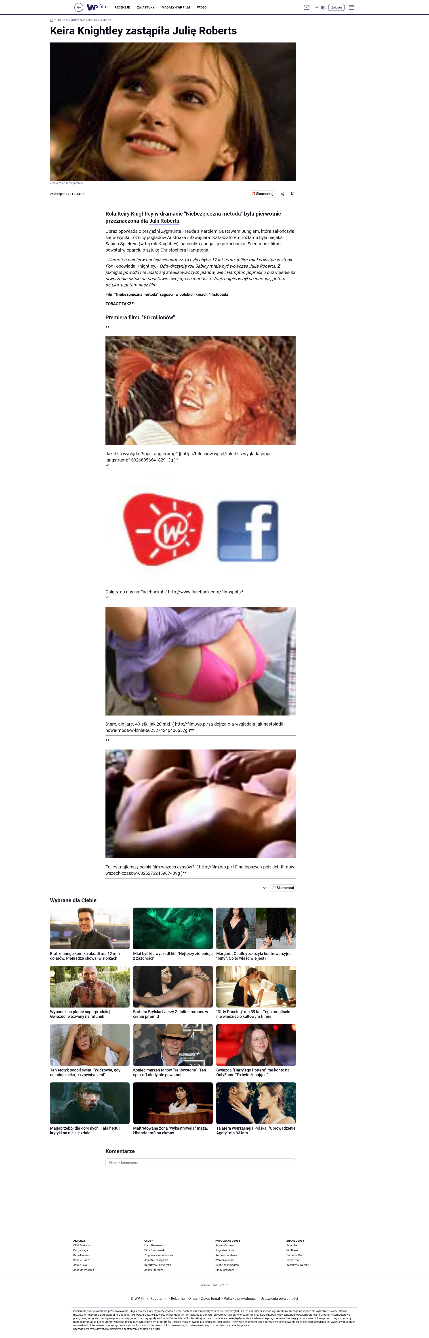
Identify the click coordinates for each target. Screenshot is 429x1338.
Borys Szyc (292, 1260)
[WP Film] (101, 7)
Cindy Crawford (224, 1270)
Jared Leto (292, 1245)
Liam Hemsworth (154, 1245)
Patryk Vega (80, 1250)
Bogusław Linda (225, 1250)
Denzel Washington (227, 1265)
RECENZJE (122, 7)
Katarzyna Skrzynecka (157, 1265)
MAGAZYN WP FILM (176, 7)
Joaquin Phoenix (83, 1270)
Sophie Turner (81, 1260)
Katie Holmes (81, 1255)
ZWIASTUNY (146, 7)
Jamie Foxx (80, 1265)
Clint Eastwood (82, 1245)
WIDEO (202, 7)
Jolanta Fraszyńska (156, 1260)
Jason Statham (153, 1270)
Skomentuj (264, 194)
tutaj (157, 1329)
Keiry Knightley (135, 214)
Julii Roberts (164, 221)
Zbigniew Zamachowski (158, 1255)
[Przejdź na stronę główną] (78, 10)
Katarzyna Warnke (297, 1265)
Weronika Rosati (225, 1260)
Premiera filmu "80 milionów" (140, 317)
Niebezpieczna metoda (213, 214)
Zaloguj (336, 7)
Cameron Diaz (295, 1255)
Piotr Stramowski (154, 1250)
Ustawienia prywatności (278, 1298)
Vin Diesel (292, 1250)
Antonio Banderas (226, 1255)
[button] (319, 7)
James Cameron (225, 1245)
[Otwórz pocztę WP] (306, 7)
